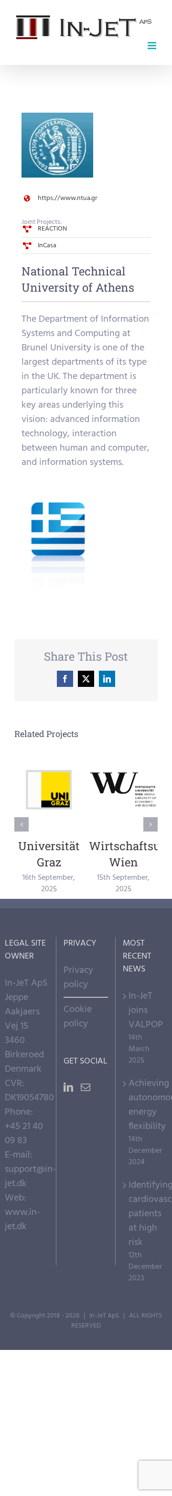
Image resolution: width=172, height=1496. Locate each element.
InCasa (47, 245)
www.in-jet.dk (22, 1219)
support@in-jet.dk (30, 1176)
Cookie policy (78, 1017)
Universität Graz (49, 789)
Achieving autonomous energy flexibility (145, 1105)
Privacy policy (78, 977)
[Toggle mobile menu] (153, 46)
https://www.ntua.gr (67, 198)
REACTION (52, 228)
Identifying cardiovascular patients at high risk (145, 1214)
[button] (21, 824)
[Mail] (85, 1087)
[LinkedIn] (68, 1087)
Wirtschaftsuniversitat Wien (123, 789)
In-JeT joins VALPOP (145, 1010)
